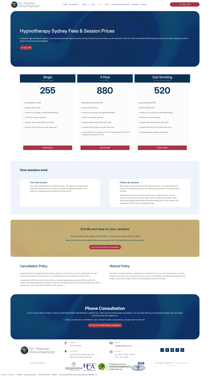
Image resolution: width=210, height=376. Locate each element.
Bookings (135, 4)
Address (74, 351)
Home (65, 4)
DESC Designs (175, 363)
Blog (93, 4)
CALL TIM (186, 4)
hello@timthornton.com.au (123, 346)
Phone (73, 342)
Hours (118, 351)
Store (107, 4)
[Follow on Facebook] (162, 350)
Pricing (99, 4)
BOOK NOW (48, 148)
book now (105, 148)
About (84, 4)
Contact (144, 4)
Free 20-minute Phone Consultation (105, 247)
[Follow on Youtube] (172, 350)
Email (117, 342)
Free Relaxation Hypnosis (120, 4)
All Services (73, 4)
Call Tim (27, 48)
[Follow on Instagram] (182, 350)
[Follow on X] (177, 350)
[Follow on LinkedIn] (167, 350)
